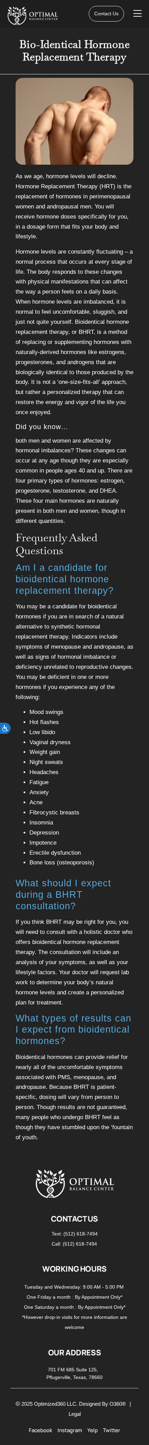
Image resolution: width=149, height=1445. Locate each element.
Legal (75, 1414)
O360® (117, 1404)
